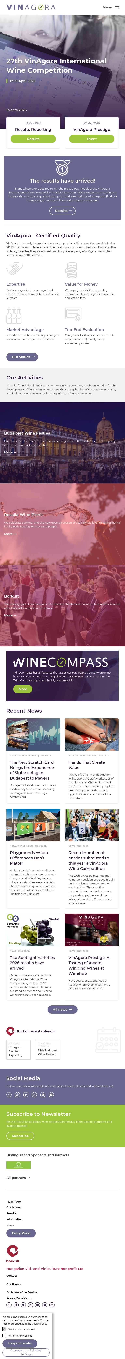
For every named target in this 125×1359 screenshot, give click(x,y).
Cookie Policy (39, 1323)
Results (33, 139)
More (23, 689)
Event (92, 139)
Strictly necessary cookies (22, 1329)
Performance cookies (20, 1335)
